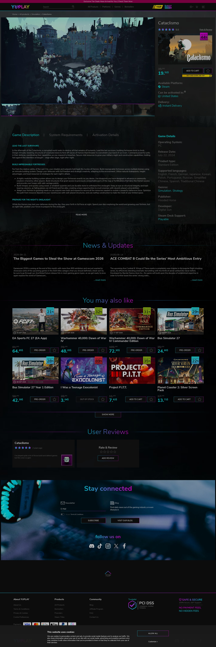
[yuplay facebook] (124, 545)
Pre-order (39, 350)
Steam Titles (59, 617)
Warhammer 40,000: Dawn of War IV (83, 339)
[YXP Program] (157, 7)
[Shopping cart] (197, 7)
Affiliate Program (96, 609)
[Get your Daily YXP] (168, 7)
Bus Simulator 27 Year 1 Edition (32, 387)
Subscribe (93, 520)
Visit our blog (125, 520)
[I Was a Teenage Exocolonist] (84, 370)
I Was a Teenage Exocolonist (79, 387)
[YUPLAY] (20, 7)
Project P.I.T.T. (118, 387)
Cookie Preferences (21, 617)
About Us (17, 605)
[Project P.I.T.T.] (132, 370)
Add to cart (192, 71)
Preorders (58, 613)
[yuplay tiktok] (99, 545)
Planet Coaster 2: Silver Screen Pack (177, 389)
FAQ (91, 613)
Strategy (178, 191)
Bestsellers (59, 609)
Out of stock (87, 399)
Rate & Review (206, 29)
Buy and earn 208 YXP (196, 76)
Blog (91, 605)
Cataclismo (22, 443)
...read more (100, 280)
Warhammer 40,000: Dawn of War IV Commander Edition (132, 339)
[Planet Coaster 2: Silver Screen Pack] (181, 370)
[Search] (73, 6)
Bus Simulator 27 (169, 338)
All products (24, 14)
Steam (166, 87)
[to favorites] (208, 70)
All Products (59, 605)
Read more (81, 214)
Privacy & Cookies (21, 613)
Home (14, 14)
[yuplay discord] (91, 545)
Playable (163, 219)
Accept (74, 514)
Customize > (153, 641)
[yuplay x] (116, 545)
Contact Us (94, 617)
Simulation (36, 14)
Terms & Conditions (77, 514)
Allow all (153, 633)
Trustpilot (132, 599)
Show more (108, 414)
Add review (108, 458)
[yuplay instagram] (108, 545)
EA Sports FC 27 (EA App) (29, 338)
